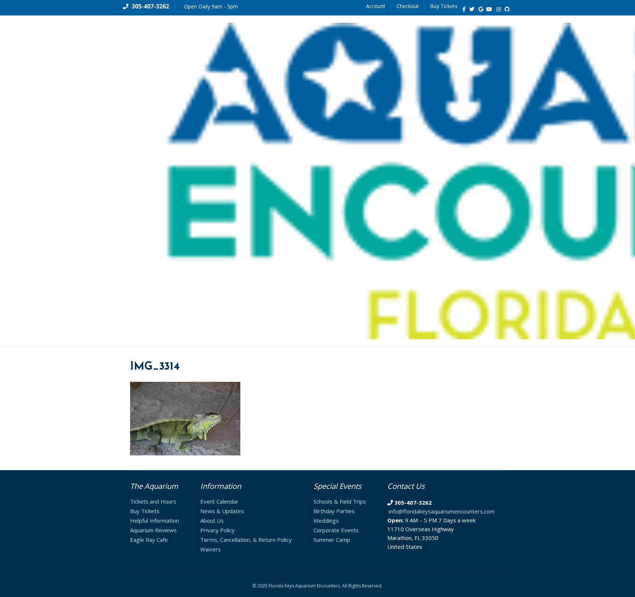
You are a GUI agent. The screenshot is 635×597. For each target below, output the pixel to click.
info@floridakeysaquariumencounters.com (442, 511)
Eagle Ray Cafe (149, 539)
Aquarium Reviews (153, 530)
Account (375, 6)
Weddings (326, 520)
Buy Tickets (444, 6)
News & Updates (222, 511)
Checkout (408, 6)
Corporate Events (336, 530)
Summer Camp (331, 539)
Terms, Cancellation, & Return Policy (246, 539)
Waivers (210, 549)
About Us (212, 520)
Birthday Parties (334, 511)
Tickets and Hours (153, 501)
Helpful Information (154, 520)
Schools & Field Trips (339, 501)
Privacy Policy (217, 530)
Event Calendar (219, 501)
